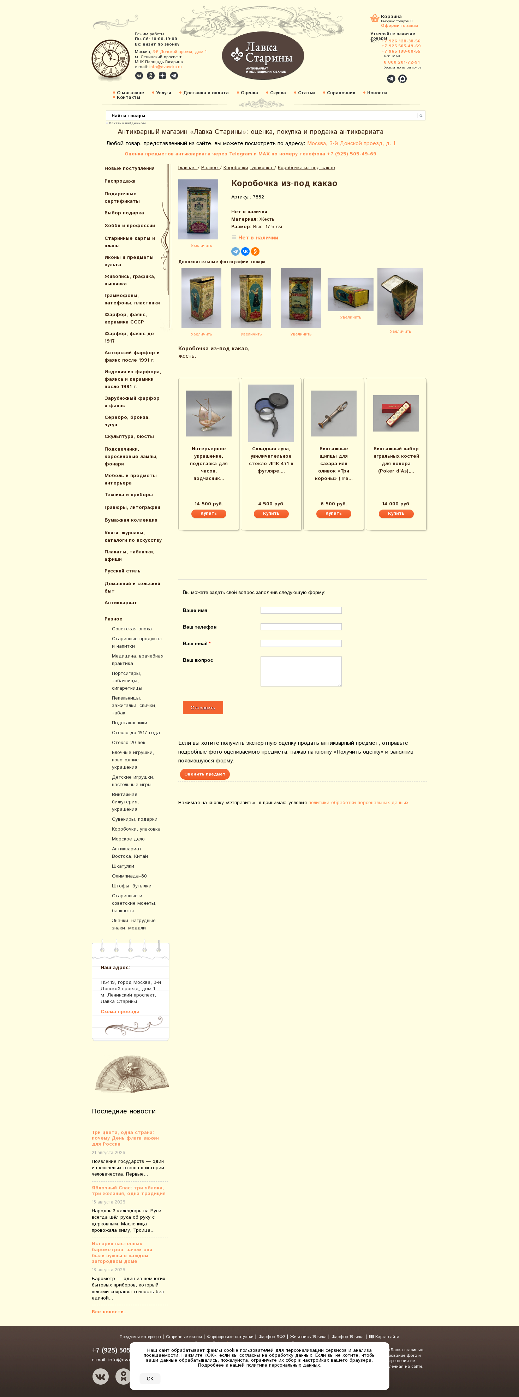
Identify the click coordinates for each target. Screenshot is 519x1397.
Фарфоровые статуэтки (231, 1337)
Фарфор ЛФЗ (272, 1337)
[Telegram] (235, 251)
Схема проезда (120, 1011)
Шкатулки (123, 866)
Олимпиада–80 (129, 876)
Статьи (306, 93)
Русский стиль (123, 571)
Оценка (249, 93)
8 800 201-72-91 (402, 62)
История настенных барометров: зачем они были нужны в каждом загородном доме (122, 1253)
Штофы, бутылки (131, 886)
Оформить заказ (399, 25)
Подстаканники (129, 722)
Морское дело (128, 839)
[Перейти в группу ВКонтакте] (139, 75)
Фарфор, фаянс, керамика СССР (126, 318)
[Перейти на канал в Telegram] (174, 75)
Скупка (278, 93)
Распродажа (120, 181)
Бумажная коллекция (131, 520)
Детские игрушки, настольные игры (133, 781)
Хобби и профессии (130, 225)
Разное (114, 619)
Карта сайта (386, 1337)
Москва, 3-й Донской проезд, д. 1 (351, 143)
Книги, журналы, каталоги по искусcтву (133, 536)
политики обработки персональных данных (358, 802)
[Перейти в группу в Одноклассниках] (151, 75)
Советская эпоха (132, 628)
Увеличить (201, 246)
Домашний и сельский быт (132, 587)
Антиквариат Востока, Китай (130, 852)
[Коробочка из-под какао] (201, 210)
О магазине (130, 93)
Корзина (391, 17)
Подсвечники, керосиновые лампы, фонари (131, 457)
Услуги (163, 93)
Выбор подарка (124, 212)
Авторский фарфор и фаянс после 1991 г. (132, 356)
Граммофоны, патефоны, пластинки (132, 299)
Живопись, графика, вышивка (130, 280)
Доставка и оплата (206, 93)
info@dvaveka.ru (165, 67)
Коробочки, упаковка (136, 829)
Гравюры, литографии (132, 507)
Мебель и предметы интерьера (131, 479)
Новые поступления (130, 168)
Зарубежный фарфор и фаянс (132, 402)
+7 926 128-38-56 (400, 41)
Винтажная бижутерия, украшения (125, 802)
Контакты (128, 97)
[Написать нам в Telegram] (376, 74)
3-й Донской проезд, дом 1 (180, 52)
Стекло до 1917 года (136, 732)
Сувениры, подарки (134, 819)
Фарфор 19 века (348, 1337)
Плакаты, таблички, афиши (129, 555)
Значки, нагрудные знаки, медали (134, 924)
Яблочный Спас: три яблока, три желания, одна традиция (129, 1191)
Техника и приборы (129, 494)
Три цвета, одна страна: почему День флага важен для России (125, 1138)
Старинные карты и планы (130, 242)
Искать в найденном (127, 122)
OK (150, 1378)
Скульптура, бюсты (129, 436)
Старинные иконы (184, 1337)
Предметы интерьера (141, 1337)
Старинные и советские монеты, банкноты (134, 903)
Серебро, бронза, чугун (127, 421)
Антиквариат (121, 602)
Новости (377, 93)
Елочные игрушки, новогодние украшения (133, 760)
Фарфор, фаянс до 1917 (129, 337)
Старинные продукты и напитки (137, 642)
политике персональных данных (283, 1365)
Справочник (341, 93)
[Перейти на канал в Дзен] (162, 75)
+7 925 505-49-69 (401, 46)
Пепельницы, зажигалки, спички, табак (134, 706)
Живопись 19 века (309, 1337)
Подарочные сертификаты (122, 197)
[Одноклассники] (255, 251)
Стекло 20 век (128, 742)
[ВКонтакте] (245, 251)
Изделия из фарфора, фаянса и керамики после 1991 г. (133, 379)
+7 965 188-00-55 (400, 51)
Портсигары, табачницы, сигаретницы (127, 681)
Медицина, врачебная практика (137, 660)
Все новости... (110, 1311)
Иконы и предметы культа (129, 261)
